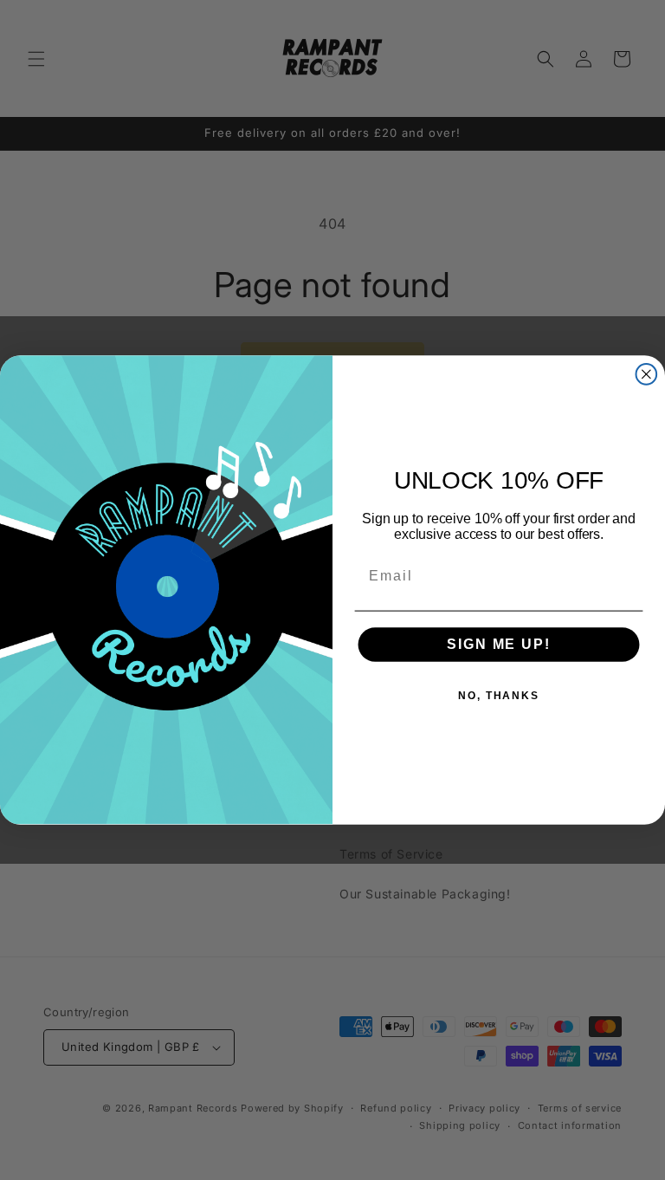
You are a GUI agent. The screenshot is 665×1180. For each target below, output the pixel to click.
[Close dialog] (646, 374)
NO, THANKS (498, 696)
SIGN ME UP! (498, 645)
